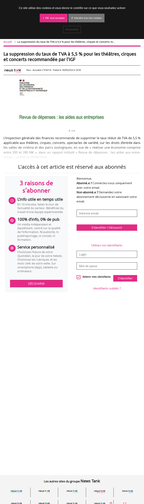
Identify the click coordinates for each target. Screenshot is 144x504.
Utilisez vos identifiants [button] (106, 245)
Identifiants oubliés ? (107, 288)
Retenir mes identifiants (97, 276)
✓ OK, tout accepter (53, 18)
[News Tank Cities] (44, 491)
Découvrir (36, 284)
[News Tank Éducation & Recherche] (16, 491)
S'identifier (125, 278)
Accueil (8, 41)
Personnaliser (72, 29)
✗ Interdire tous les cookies (86, 18)
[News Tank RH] (100, 491)
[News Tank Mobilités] (72, 491)
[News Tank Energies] (127, 491)
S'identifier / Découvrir (106, 227)
